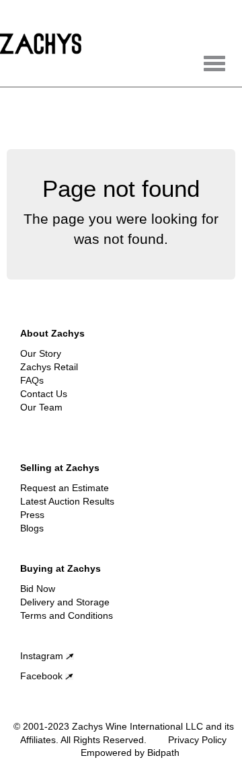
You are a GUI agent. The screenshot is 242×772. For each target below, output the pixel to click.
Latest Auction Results (67, 501)
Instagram (43, 655)
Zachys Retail (49, 366)
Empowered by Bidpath (130, 752)
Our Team (41, 407)
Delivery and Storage (65, 602)
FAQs (32, 380)
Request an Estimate (64, 487)
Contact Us (43, 393)
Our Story (40, 353)
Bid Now (37, 588)
